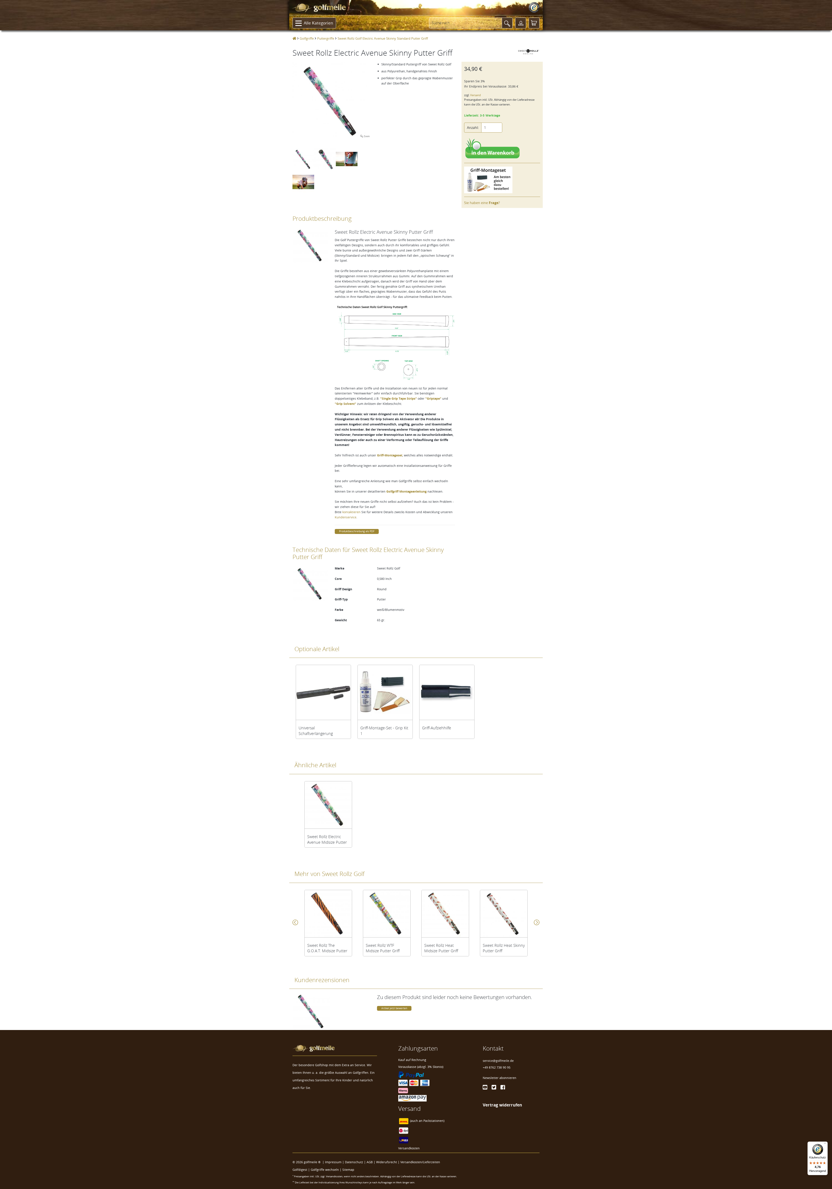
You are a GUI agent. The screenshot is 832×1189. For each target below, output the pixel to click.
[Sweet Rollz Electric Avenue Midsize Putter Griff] (328, 805)
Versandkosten (409, 1148)
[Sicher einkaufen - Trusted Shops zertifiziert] (534, 7)
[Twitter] (494, 1087)
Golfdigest (299, 1170)
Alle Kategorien (318, 23)
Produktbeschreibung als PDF (356, 531)
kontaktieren (351, 512)
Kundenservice (345, 517)
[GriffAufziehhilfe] (446, 692)
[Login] (520, 23)
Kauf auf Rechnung (412, 1060)
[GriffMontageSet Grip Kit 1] (385, 692)
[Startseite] (294, 38)
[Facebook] (502, 1087)
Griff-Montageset (389, 455)
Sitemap (348, 1170)
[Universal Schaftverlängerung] (323, 692)
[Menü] (825, 1144)
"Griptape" (433, 398)
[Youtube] (485, 1087)
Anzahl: (473, 127)
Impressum (333, 1162)
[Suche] (507, 23)
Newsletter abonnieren (499, 1078)
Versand (475, 95)
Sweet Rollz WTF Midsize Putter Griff (383, 948)
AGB (370, 1162)
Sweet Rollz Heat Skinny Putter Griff (504, 948)
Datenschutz (354, 1162)
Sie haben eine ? (482, 202)
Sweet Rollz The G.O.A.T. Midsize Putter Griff (327, 948)
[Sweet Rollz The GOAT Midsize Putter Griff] (328, 913)
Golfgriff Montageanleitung (406, 491)
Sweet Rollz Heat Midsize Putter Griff (441, 948)
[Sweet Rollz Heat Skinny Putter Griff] (503, 913)
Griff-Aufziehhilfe (436, 727)
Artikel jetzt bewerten (394, 1008)
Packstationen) (433, 1121)
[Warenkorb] (534, 23)
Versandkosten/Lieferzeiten (420, 1162)
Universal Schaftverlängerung (316, 730)
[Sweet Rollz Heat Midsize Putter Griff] (445, 913)
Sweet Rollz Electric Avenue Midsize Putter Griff (327, 839)
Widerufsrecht (386, 1162)
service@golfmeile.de (498, 1061)
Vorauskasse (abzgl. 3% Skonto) (420, 1067)
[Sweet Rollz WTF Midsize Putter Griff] (386, 913)
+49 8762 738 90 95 (496, 1067)
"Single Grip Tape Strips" (398, 398)
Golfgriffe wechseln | (326, 1170)
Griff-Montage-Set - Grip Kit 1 (384, 730)
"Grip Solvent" (345, 404)
